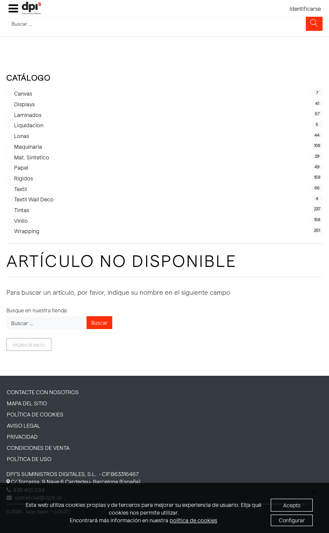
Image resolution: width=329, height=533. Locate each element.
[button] (13, 8)
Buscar (99, 323)
